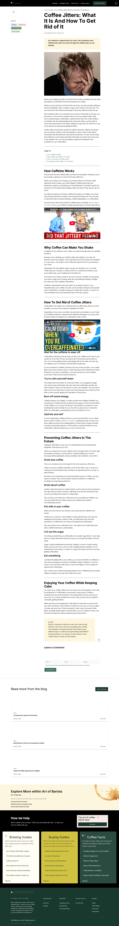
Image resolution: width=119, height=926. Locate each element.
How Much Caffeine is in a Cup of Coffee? (96, 851)
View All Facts (79, 903)
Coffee (94, 903)
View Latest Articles (65, 908)
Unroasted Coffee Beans (52, 856)
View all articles (101, 689)
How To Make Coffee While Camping (17, 851)
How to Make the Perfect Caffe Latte (17, 865)
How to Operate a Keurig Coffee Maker (18, 870)
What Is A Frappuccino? (90, 856)
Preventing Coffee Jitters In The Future (60, 161)
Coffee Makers (96, 906)
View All (7, 881)
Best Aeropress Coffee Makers (54, 865)
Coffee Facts (75, 3)
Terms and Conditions (26, 923)
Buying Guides (85, 3)
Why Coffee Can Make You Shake (58, 157)
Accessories (95, 908)
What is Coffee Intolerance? (91, 865)
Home (46, 10)
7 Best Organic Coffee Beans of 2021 (56, 875)
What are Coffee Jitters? (90, 861)
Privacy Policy (14, 923)
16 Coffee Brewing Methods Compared (18, 856)
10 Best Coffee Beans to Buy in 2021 (56, 870)
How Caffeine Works (54, 154)
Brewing (54, 3)
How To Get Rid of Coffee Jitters (58, 159)
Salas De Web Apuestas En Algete (20, 806)
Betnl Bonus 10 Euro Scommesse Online (21, 804)
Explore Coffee (100, 3)
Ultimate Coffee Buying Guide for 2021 (56, 851)
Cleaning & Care (64, 3)
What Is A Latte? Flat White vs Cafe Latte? (96, 875)
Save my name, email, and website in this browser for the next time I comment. (68, 665)
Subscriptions (95, 911)
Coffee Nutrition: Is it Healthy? (92, 870)
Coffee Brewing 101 (12, 861)
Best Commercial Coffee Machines (55, 861)
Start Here (92, 824)
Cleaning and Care (64, 903)
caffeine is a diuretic (68, 421)
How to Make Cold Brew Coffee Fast (17, 875)
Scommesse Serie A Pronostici (19, 801)
